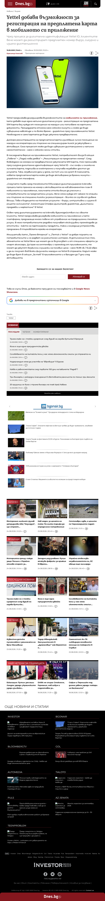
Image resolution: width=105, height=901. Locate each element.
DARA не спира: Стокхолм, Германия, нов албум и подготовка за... (51, 685)
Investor (14, 716)
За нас (17, 883)
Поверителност (60, 883)
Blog (35, 857)
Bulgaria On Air (37, 853)
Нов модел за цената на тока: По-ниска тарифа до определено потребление (51, 524)
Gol (58, 746)
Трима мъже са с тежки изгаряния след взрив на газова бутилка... (19, 602)
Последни (13, 332)
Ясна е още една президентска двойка (29, 346)
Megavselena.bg (71, 857)
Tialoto (61, 772)
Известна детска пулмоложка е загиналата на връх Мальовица (21, 642)
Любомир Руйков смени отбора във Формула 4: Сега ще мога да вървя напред (56, 453)
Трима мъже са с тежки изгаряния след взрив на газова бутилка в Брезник (46, 339)
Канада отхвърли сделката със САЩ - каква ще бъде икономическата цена (27, 762)
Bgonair (61, 716)
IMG (7, 853)
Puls (11, 797)
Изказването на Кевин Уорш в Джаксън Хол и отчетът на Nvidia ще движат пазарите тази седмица (27, 725)
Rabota (94, 853)
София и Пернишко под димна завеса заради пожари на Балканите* (83, 685)
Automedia (15, 772)
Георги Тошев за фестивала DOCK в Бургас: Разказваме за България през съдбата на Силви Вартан (59, 440)
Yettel (11, 318)
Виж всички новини (52, 393)
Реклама (45, 883)
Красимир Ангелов (15, 53)
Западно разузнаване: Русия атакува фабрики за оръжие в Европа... (52, 561)
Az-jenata (62, 797)
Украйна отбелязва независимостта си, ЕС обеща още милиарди (81, 561)
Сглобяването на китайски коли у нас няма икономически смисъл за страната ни (50, 354)
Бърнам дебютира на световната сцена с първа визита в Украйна (34, 753)
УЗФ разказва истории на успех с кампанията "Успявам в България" (52, 466)
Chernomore (48, 857)
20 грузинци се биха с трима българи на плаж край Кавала (38, 384)
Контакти (33, 883)
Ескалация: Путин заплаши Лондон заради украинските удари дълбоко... (21, 685)
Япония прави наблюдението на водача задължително (32, 779)
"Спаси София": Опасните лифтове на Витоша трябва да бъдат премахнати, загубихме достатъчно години (59, 427)
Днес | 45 (55, 4)
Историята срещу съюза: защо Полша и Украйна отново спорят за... (20, 561)
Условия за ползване (80, 883)
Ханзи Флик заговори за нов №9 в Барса (71, 761)
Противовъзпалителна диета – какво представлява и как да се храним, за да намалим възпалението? (27, 806)
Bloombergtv (17, 746)
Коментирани (41, 332)
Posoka (57, 857)
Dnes (19, 853)
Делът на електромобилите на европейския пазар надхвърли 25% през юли (26, 735)
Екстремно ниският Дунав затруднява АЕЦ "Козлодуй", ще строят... (21, 524)
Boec (62, 857)
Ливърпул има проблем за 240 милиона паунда (79, 753)
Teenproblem (17, 825)
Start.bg (40, 857)
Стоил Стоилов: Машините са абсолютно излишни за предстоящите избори (55, 479)
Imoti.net (88, 853)
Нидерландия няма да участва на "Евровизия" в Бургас (37, 362)
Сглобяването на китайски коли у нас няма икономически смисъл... (83, 602)
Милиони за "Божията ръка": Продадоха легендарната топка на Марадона (55, 412)
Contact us (90, 890)
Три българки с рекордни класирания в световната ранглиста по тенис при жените (52, 377)
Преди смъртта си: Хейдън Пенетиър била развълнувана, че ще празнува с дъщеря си (33, 833)
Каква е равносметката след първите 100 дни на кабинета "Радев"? (44, 369)
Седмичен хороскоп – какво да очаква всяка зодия (79, 779)
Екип (24, 883)
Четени (26, 332)
